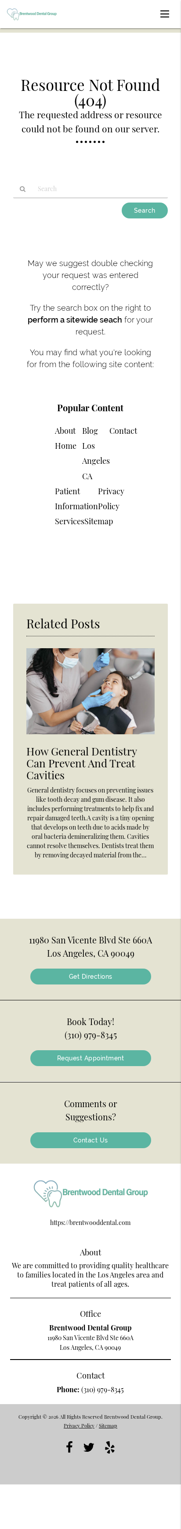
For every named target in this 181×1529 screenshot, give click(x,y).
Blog (90, 430)
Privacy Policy (79, 1425)
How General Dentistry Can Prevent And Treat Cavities (81, 763)
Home (65, 445)
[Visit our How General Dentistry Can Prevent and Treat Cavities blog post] (90, 736)
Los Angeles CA (96, 460)
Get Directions (90, 976)
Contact (123, 430)
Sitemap (98, 521)
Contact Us (90, 1140)
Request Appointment (90, 1058)
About (65, 430)
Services (69, 521)
